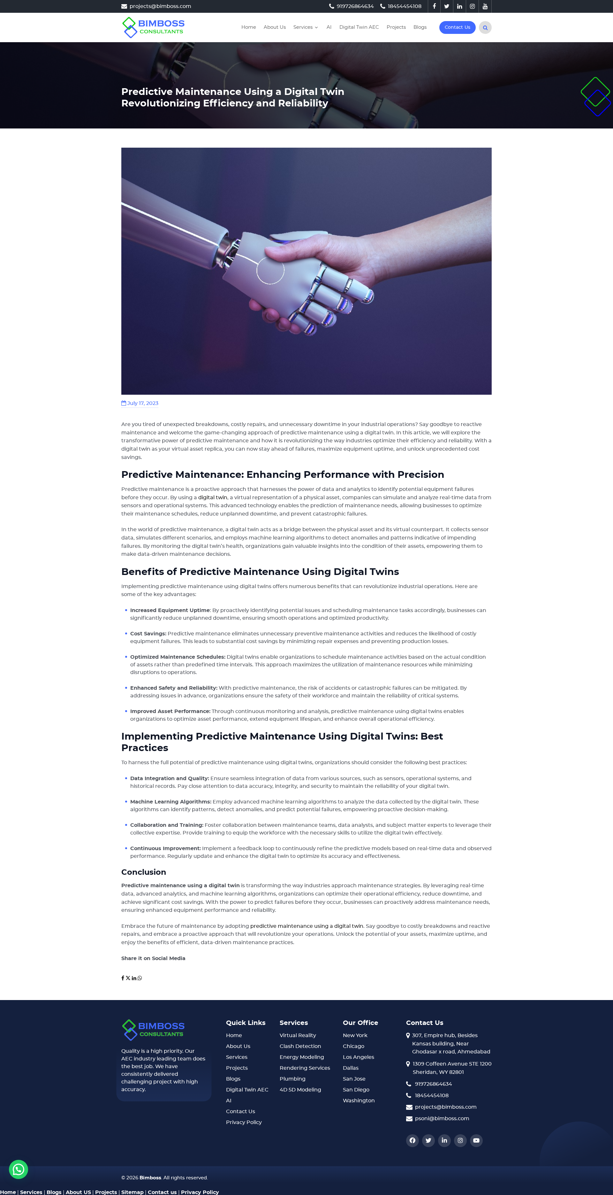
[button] (18, 1169)
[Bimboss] (153, 27)
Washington (359, 1100)
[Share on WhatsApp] (140, 978)
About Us (275, 27)
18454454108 (404, 6)
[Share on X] (128, 978)
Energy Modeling (302, 1057)
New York (355, 1035)
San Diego (356, 1089)
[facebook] (434, 6)
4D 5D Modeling (300, 1089)
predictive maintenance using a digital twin (306, 926)
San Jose (354, 1079)
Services (303, 27)
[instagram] (472, 6)
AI (329, 27)
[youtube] (485, 6)
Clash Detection (300, 1046)
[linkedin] (459, 6)
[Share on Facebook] (123, 978)
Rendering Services (305, 1068)
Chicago (353, 1046)
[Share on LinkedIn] (134, 978)
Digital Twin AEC (359, 27)
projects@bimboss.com (160, 6)
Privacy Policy (244, 1122)
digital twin (212, 497)
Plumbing (293, 1079)
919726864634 (355, 6)
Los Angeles (358, 1057)
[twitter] (447, 6)
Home (248, 27)
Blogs (420, 27)
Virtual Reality (298, 1035)
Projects (396, 27)
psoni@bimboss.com (442, 1118)
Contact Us (240, 1111)
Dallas (351, 1068)
